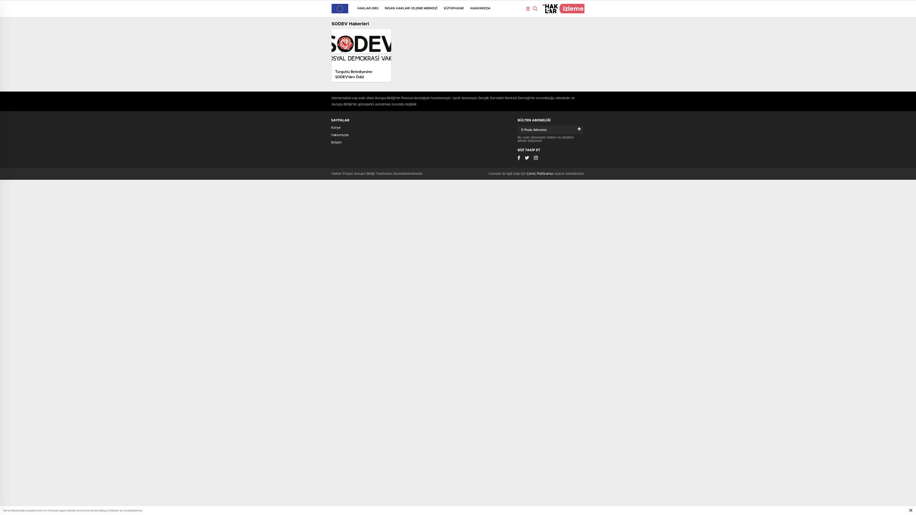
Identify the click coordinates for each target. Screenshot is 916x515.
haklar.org (367, 8)
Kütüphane (454, 8)
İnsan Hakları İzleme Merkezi (411, 8)
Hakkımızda (480, 8)
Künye (336, 127)
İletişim (336, 142)
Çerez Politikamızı (540, 173)
